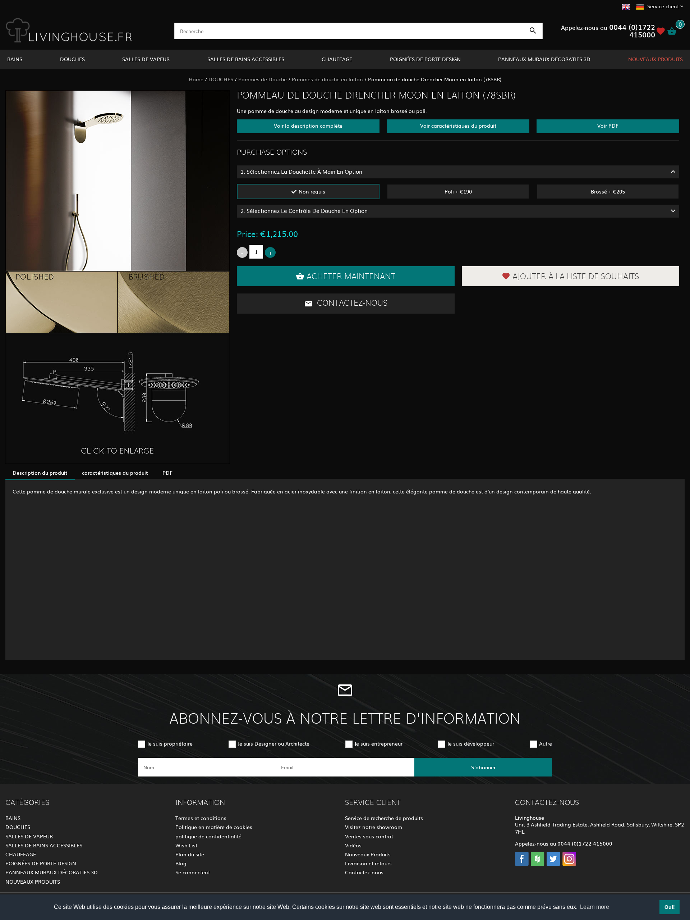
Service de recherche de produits (384, 817)
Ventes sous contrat (369, 836)
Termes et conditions (200, 817)
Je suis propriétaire (170, 743)
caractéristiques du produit (115, 473)
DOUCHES (72, 59)
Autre (545, 743)
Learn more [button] (594, 907)
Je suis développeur (470, 743)
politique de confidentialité (208, 836)
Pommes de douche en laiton (327, 79)
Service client (663, 6)
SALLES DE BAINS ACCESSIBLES (245, 59)
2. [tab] (304, 210)
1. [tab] (301, 171)
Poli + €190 (458, 191)
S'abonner (483, 767)
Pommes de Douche (262, 79)
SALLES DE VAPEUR (146, 59)
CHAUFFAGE (337, 59)
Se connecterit (192, 872)
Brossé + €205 (608, 191)
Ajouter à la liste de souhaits (575, 277)
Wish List (186, 845)
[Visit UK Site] (625, 5)
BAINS (14, 59)
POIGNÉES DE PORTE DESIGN (425, 59)
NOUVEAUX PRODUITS (655, 59)
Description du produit (40, 473)
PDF (167, 473)
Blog (181, 863)
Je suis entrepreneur (378, 743)
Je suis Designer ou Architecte (273, 743)
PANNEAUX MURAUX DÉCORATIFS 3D (544, 59)
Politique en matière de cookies (213, 826)
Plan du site (189, 854)
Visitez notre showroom (373, 826)
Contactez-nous (351, 303)
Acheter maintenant (351, 277)
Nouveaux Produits (368, 854)
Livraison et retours (368, 863)
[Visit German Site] (640, 5)
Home (196, 79)
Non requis (312, 191)
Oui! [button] (669, 907)
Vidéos (353, 845)
